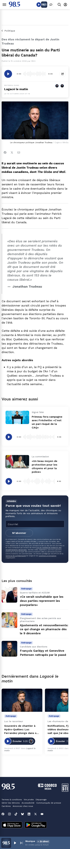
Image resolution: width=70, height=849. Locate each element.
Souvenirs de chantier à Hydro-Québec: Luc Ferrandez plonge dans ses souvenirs (22, 729)
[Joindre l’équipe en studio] (51, 4)
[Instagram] (9, 814)
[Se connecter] (65, 4)
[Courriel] (18, 152)
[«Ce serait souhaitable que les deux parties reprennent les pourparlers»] (9, 595)
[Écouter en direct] (38, 4)
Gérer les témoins (11, 803)
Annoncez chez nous (23, 806)
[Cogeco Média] (47, 788)
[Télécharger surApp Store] (12, 825)
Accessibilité (28, 803)
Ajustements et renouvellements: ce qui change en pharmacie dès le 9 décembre (44, 629)
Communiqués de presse (48, 803)
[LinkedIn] (29, 814)
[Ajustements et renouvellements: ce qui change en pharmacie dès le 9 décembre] (9, 620)
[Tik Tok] (16, 814)
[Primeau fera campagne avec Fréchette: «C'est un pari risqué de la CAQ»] (17, 417)
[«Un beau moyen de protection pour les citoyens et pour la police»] (17, 461)
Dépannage (41, 799)
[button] (15, 843)
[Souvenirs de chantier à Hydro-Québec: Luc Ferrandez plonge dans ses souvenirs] (22, 700)
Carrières (6, 806)
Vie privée (29, 799)
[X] (35, 814)
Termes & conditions (12, 799)
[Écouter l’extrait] (8, 74)
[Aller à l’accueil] (14, 6)
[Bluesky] (22, 814)
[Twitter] (11, 152)
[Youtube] (42, 814)
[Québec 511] (65, 790)
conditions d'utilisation (47, 556)
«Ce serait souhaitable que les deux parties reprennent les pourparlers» (41, 601)
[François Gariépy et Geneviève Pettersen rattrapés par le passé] (9, 649)
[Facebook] (5, 152)
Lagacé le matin (16, 89)
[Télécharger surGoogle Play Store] (36, 825)
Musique (30, 841)
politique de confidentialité (16, 556)
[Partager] (63, 74)
